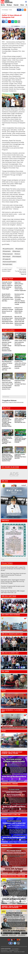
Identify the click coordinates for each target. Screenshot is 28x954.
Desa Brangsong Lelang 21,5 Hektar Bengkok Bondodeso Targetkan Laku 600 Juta (7, 440)
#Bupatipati (19, 248)
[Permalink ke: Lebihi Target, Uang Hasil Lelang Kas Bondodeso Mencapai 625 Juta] (20, 336)
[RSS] (25, 10)
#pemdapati (6, 256)
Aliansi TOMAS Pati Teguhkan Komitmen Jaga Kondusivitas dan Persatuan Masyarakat (13, 575)
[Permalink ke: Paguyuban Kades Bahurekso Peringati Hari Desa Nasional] (20, 376)
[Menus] (26, 2)
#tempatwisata (7, 264)
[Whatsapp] (15, 21)
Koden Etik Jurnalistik (19, 951)
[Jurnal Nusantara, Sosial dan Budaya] (7, 1)
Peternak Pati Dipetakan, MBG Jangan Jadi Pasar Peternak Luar (13, 591)
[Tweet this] (6, 21)
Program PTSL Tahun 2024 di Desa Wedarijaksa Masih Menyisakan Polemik (20, 365)
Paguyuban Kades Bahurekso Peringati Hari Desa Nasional (20, 456)
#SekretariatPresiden (9, 261)
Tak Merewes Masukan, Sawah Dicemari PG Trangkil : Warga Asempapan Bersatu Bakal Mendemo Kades (7, 345)
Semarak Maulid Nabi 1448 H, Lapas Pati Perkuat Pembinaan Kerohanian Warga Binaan (13, 568)
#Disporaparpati (8, 254)
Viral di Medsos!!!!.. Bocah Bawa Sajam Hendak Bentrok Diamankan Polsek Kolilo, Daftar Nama (7, 320)
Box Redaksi (15, 948)
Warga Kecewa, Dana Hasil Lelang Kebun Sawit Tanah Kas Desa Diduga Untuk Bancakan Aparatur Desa (7, 457)
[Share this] (3, 21)
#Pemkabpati (16, 256)
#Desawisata (6, 251)
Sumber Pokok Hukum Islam (7, 269)
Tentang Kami (4, 950)
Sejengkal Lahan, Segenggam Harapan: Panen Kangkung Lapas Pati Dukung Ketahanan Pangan (13, 581)
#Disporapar (16, 251)
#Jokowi (17, 254)
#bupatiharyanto (8, 248)
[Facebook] (19, 10)
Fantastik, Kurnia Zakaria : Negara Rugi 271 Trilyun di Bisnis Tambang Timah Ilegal (7, 285)
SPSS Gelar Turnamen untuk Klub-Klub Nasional (20, 271)
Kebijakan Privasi (13, 950)
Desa (6, 19)
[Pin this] (9, 21)
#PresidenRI (6, 259)
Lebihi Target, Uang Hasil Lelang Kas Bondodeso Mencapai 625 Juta (20, 420)
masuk (11, 402)
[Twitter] (22, 10)
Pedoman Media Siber (6, 951)
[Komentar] (19, 21)
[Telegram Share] (12, 21)
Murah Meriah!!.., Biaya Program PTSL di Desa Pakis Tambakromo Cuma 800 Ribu (7, 297)
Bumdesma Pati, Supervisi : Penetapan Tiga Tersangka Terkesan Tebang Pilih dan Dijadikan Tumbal (20, 299)
